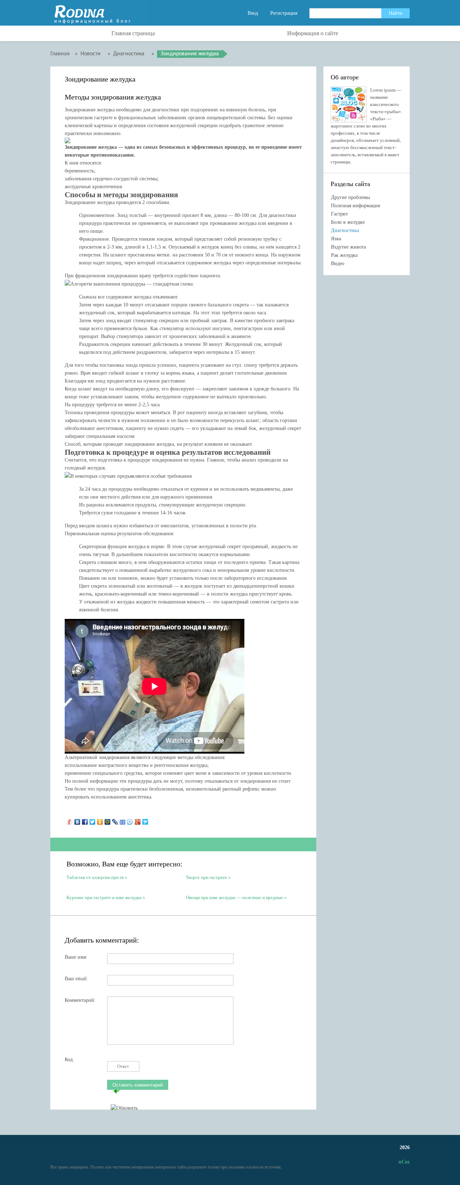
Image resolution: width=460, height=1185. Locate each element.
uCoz (404, 1162)
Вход (253, 13)
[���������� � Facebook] (85, 820)
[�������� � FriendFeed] (122, 820)
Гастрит (339, 214)
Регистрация (283, 13)
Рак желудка (344, 255)
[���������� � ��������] (77, 820)
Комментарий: (80, 1000)
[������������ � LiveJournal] (115, 820)
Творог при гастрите (206, 877)
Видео (337, 263)
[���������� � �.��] (70, 820)
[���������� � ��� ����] (130, 820)
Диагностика (345, 230)
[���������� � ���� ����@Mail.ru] (107, 820)
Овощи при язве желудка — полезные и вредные (234, 897)
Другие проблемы (350, 197)
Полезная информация (355, 205)
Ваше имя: (76, 957)
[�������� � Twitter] (92, 820)
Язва (336, 238)
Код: (69, 1059)
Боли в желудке (348, 222)
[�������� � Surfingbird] (145, 820)
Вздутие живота (348, 247)
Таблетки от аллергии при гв (95, 877)
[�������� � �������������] (100, 820)
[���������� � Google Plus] (138, 820)
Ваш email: (76, 978)
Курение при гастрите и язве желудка (104, 897)
